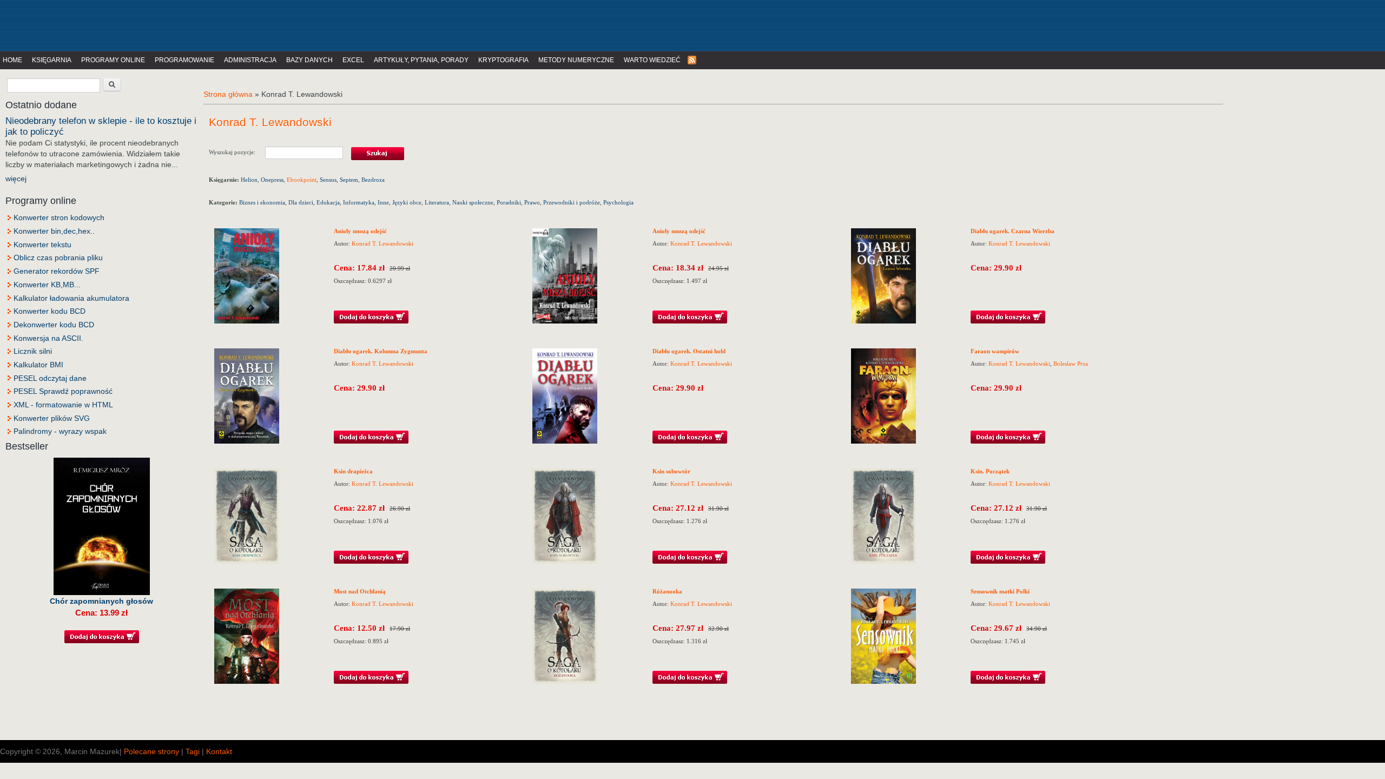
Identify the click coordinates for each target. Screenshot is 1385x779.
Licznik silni (33, 351)
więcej (16, 178)
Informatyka (358, 202)
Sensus (328, 179)
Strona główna (228, 94)
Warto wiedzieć (652, 60)
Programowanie (184, 60)
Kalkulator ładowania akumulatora (71, 298)
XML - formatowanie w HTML (63, 404)
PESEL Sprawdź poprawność (63, 391)
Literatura (437, 202)
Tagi (193, 751)
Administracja (250, 60)
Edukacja (328, 202)
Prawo (532, 202)
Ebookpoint (301, 179)
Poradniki (509, 202)
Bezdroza (373, 179)
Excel (353, 60)
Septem (349, 179)
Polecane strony (151, 751)
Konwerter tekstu (42, 244)
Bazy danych (309, 60)
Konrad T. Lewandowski (382, 243)
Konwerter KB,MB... (47, 284)
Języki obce (406, 202)
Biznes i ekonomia (262, 202)
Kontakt (219, 751)
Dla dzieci (300, 202)
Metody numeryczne (576, 60)
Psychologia (618, 202)
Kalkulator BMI (38, 364)
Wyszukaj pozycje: (237, 151)
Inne (383, 202)
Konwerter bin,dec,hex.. (54, 231)
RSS (692, 60)
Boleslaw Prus (1070, 363)
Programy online (113, 60)
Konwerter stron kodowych (59, 217)
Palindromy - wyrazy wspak (60, 431)
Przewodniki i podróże (571, 202)
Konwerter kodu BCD (49, 311)
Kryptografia (503, 60)
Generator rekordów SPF (57, 271)
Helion (249, 179)
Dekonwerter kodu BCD (54, 324)
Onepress (272, 179)
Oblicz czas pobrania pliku (58, 257)
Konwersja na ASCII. (48, 338)
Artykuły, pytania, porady (421, 60)
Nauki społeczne (472, 202)
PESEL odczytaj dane (50, 378)
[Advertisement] (224, 24)
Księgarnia (51, 60)
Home (12, 60)
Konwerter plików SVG (52, 418)
